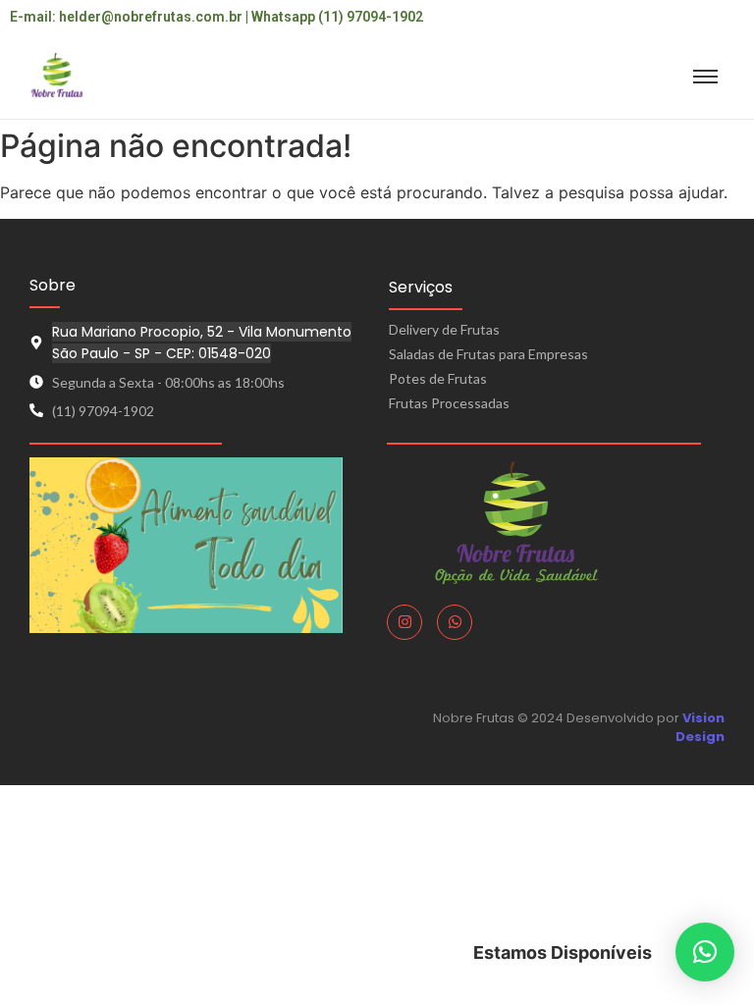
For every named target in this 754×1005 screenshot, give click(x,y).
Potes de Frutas (438, 378)
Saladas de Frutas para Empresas (488, 353)
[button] (704, 952)
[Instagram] (404, 622)
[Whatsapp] (454, 622)
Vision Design (700, 728)
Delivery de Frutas (444, 329)
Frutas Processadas (449, 403)
